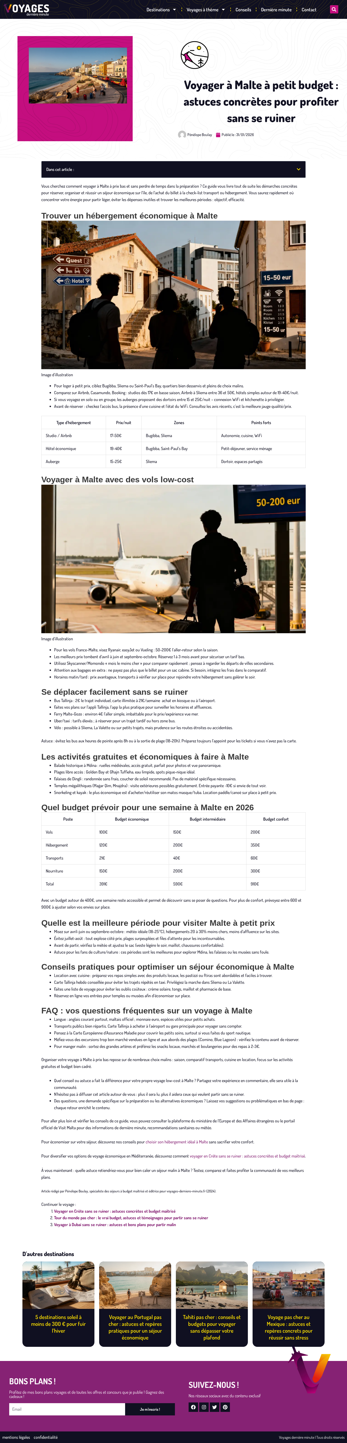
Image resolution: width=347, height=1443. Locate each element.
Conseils (243, 9)
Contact (309, 9)
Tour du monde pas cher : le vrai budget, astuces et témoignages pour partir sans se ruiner (131, 1217)
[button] (334, 9)
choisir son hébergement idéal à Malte (177, 1141)
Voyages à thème (203, 9)
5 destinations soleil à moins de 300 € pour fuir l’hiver (58, 1323)
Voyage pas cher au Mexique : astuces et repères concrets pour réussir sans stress (289, 1326)
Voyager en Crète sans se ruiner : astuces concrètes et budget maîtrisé (115, 1211)
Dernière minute (276, 9)
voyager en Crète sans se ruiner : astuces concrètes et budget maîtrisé (247, 1155)
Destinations (158, 9)
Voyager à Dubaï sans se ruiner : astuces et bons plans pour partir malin (115, 1224)
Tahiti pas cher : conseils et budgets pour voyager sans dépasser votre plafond (212, 1326)
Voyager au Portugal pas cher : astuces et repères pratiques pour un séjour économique (135, 1326)
